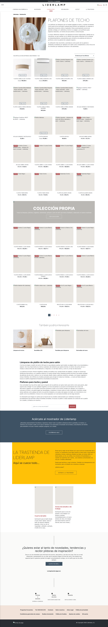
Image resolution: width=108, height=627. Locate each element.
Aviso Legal (70, 610)
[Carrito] (106, 5)
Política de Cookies (61, 614)
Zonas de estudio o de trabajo (63, 508)
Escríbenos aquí (54, 432)
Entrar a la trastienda (66, 472)
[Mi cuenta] (104, 5)
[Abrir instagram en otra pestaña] (54, 575)
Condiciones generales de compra (30, 614)
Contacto (50, 610)
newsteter (57, 1)
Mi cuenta (85, 614)
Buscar (72, 406)
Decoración (64, 9)
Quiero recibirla (54, 564)
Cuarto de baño (40, 516)
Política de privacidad (82, 610)
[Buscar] (99, 5)
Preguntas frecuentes (26, 610)
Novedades (37, 9)
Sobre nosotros (60, 610)
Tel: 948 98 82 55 (40, 610)
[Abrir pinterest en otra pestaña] (62, 575)
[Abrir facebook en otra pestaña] (46, 575)
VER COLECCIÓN (54, 216)
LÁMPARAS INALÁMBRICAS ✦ (20, 9)
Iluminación (50, 9)
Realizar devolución (47, 614)
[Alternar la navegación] (2, 4)
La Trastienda (90, 9)
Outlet (77, 9)
